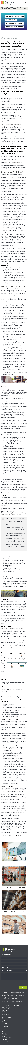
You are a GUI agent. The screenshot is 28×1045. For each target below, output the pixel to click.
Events (3, 1021)
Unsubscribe (5, 1026)
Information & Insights (10, 7)
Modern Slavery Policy (7, 1037)
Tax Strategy (5, 1041)
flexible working (20, 34)
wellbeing (18, 36)
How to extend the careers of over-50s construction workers (14, 936)
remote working (9, 36)
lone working (3, 35)
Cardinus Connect (5, 791)
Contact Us (4, 1023)
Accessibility (5, 1034)
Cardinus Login (5, 1024)
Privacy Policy (5, 1036)
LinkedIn (3, 1011)
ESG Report (4, 1039)
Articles (3, 1020)
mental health (17, 35)
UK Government (7, 96)
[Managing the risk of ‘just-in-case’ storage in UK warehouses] (14, 900)
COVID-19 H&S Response (5, 38)
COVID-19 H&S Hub (6, 1017)
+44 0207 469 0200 (6, 1008)
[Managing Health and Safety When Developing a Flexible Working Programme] (14, 21)
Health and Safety (21, 7)
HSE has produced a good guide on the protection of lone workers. (13, 621)
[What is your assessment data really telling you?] (14, 851)
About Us (4, 1018)
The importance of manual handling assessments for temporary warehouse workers (14, 887)
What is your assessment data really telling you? (14, 862)
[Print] (4, 32)
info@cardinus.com (5, 835)
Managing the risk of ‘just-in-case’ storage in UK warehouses (14, 911)
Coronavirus (5, 34)
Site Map (4, 1031)
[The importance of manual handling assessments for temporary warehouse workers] (14, 876)
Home (2, 7)
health (25, 34)
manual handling (10, 35)
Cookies (4, 1033)
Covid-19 (10, 34)
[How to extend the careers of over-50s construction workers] (14, 924)
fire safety (14, 34)
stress (14, 36)
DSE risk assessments (15, 267)
